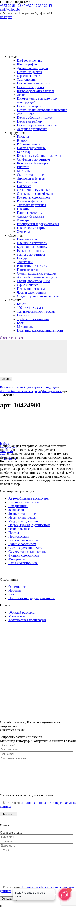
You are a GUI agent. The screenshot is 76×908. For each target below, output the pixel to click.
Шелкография (27, 64)
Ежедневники (27, 182)
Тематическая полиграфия (36, 311)
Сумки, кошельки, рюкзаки (36, 273)
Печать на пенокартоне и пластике (42, 110)
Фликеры (23, 220)
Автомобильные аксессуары (37, 277)
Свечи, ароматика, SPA (33, 281)
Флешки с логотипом (32, 243)
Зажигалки (25, 262)
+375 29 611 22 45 (12, 5)
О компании (17, 586)
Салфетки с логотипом (33, 159)
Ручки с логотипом (31, 250)
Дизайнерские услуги (32, 68)
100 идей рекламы (30, 307)
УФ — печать (26, 114)
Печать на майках (29, 121)
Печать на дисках (29, 72)
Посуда (22, 258)
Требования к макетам (33, 319)
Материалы (25, 326)
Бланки (22, 140)
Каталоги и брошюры (32, 163)
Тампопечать (26, 79)
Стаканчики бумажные (33, 190)
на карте (6, 17)
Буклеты (23, 136)
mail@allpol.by (10, 9)
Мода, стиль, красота (23, 521)
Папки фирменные (30, 212)
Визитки (23, 167)
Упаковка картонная (31, 205)
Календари (25, 152)
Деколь (22, 95)
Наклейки (24, 186)
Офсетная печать (29, 76)
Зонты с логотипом (31, 254)
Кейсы (21, 304)
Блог (20, 323)
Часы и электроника (31, 292)
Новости (23, 315)
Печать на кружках (30, 87)
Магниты (23, 171)
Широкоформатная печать (35, 91)
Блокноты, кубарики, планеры (39, 155)
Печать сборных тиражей (35, 117)
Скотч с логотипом (30, 174)
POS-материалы (28, 144)
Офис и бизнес (27, 285)
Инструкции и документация (38, 224)
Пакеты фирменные (31, 148)
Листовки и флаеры (31, 178)
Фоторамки (16, 559)
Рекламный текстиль (32, 266)
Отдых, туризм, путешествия (38, 296)
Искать (6, 378)
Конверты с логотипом (33, 197)
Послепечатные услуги (33, 83)
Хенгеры (23, 231)
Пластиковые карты (31, 228)
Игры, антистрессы (31, 288)
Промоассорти (27, 269)
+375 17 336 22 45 (39, 5)
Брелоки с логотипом (32, 247)
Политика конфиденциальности (40, 330)
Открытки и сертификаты (35, 193)
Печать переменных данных (37, 125)
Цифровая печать (29, 60)
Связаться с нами (12, 337)
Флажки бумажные (30, 216)
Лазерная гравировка (32, 129)
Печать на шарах (29, 106)
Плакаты (23, 209)
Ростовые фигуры (30, 201)
